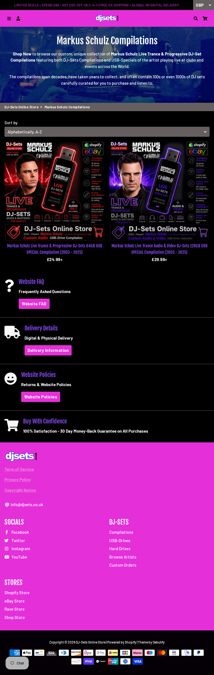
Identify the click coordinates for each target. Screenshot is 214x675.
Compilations (121, 532)
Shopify (130, 642)
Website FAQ (34, 303)
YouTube (19, 556)
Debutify (159, 642)
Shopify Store (17, 592)
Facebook (20, 532)
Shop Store (14, 617)
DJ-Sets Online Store (21, 107)
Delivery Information (48, 350)
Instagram (20, 548)
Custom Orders (122, 564)
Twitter (18, 540)
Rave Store (14, 608)
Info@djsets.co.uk (26, 504)
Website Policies (40, 396)
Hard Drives (119, 548)
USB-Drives (119, 540)
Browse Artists (122, 556)
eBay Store (14, 600)
